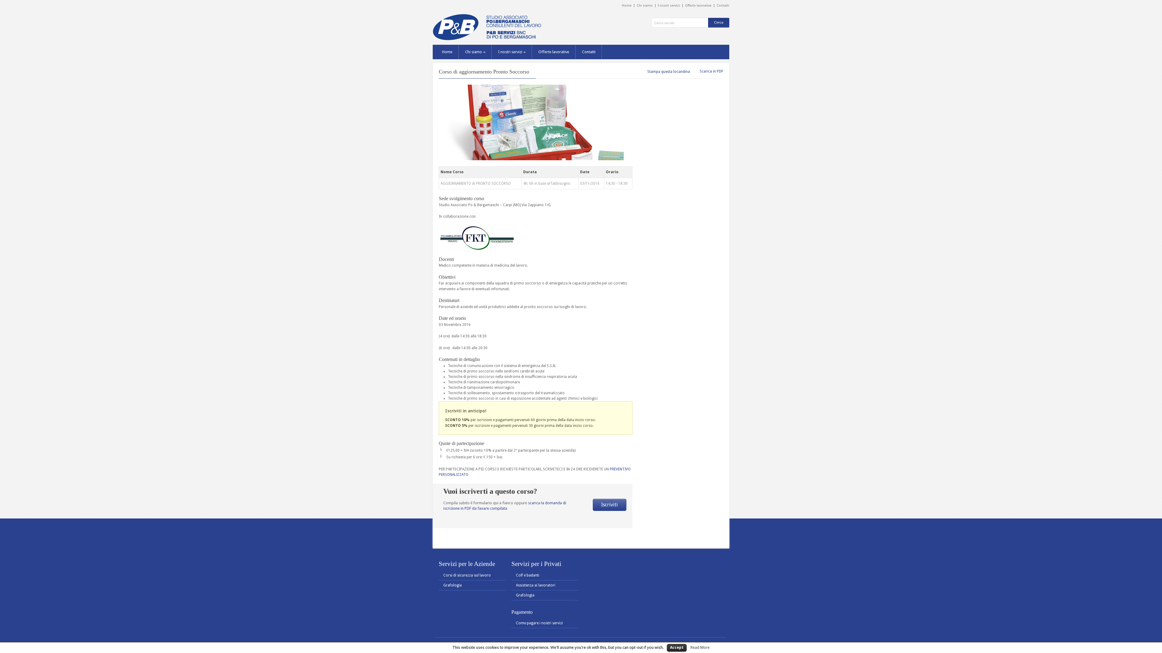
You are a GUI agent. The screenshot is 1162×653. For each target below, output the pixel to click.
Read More (700, 647)
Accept (677, 647)
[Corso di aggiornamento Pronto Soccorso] (535, 122)
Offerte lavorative (698, 5)
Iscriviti (609, 505)
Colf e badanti (527, 575)
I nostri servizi (669, 5)
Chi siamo (645, 5)
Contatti (723, 5)
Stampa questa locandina (668, 72)
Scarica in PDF (711, 71)
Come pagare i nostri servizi (539, 623)
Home (627, 5)
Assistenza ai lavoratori (535, 585)
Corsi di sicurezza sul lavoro (467, 575)
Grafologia (452, 585)
